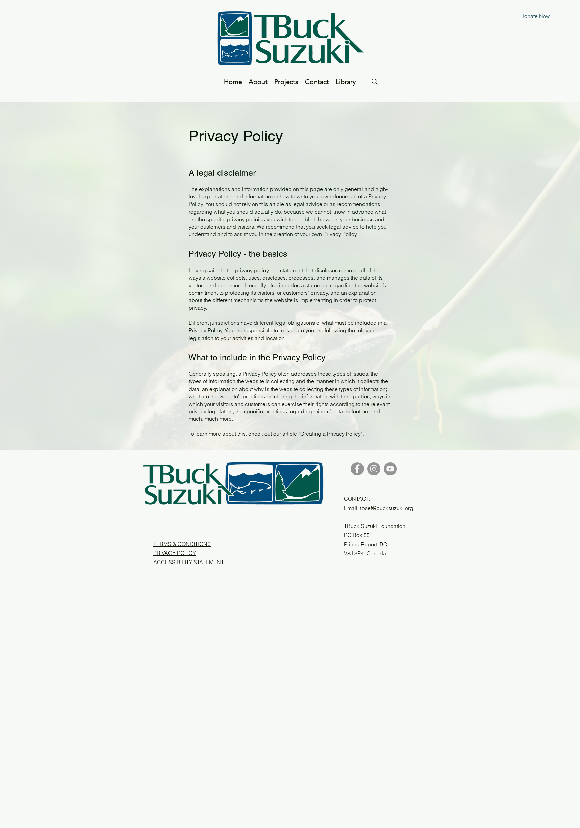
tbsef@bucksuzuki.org (386, 508)
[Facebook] (357, 468)
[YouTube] (390, 468)
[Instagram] (373, 468)
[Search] (375, 82)
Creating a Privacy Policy (330, 433)
